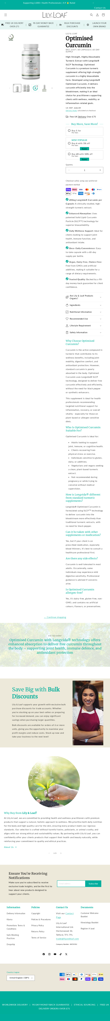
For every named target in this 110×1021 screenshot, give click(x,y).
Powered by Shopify (40, 987)
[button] (6, 15)
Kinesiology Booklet (89, 922)
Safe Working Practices (13, 936)
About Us (9, 847)
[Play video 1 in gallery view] (35, 88)
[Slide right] (52, 88)
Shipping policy (97, 987)
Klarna (9, 919)
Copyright (35, 913)
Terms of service (83, 987)
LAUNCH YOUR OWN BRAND (99, 25)
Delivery (82, 116)
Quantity (69, 165)
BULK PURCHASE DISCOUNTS (72, 25)
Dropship (11, 944)
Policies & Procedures (41, 919)
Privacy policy (69, 987)
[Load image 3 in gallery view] (44, 88)
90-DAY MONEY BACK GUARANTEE (43, 25)
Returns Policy (37, 931)
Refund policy (56, 987)
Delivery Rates (71, 111)
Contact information (96, 990)
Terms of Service (38, 938)
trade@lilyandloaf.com (67, 938)
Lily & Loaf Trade (26, 987)
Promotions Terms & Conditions (16, 927)
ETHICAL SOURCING (85, 1004)
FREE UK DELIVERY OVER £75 (14, 25)
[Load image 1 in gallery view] (17, 88)
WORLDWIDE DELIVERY (15, 1004)
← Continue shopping (55, 617)
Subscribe (93, 883)
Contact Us (100, 7)
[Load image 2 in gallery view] (26, 88)
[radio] (84, 131)
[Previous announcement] (5, 3)
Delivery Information (16, 913)
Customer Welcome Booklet (89, 915)
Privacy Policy (37, 925)
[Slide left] (10, 88)
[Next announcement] (93, 3)
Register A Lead (88, 928)
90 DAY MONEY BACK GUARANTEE (50, 1004)
